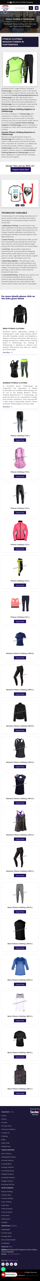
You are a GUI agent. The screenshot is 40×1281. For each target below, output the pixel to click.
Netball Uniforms (8, 1174)
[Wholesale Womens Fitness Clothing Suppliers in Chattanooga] (20, 368)
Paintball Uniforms (8, 1177)
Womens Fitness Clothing (15, 383)
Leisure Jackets (7, 1212)
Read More (6, 352)
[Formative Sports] (5, 9)
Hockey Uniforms (8, 1167)
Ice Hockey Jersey (8, 1171)
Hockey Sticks (6, 1236)
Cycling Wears (7, 1164)
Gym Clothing (6, 1202)
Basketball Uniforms (9, 1157)
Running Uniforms (8, 1184)
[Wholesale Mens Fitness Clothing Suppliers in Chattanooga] (20, 314)
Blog (3, 1139)
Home (4, 1116)
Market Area (6, 1146)
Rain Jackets (6, 1219)
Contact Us (5, 1133)
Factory (4, 1122)
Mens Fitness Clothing (13, 328)
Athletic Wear (6, 1195)
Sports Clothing (7, 1191)
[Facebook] (3, 1264)
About (4, 1119)
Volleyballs (5, 1243)
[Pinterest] (15, 1264)
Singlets (4, 1222)
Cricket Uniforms (7, 1160)
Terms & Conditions (8, 1129)
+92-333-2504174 (14, 1254)
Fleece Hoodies (7, 1209)
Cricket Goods (7, 1233)
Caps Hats (5, 1205)
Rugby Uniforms (7, 1181)
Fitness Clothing (7, 1198)
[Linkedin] (11, 1264)
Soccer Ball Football (8, 1240)
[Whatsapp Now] (3, 1269)
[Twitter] (7, 1264)
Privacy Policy (7, 1126)
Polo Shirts (5, 1215)
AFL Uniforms (6, 1153)
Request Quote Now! (20, 169)
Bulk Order (6, 1143)
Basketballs (6, 1229)
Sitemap (5, 1136)
